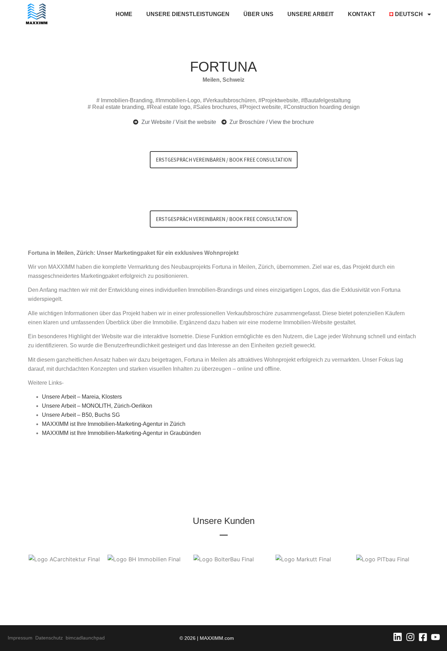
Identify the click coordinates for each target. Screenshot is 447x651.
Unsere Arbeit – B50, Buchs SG (81, 415)
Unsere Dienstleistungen (187, 14)
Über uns (258, 14)
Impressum (21, 638)
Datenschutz (50, 638)
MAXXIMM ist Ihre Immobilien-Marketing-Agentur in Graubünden (121, 433)
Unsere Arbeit (310, 14)
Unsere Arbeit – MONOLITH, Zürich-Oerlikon (97, 406)
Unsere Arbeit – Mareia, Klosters (82, 397)
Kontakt (361, 14)
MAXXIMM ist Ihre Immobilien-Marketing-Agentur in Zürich (113, 424)
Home (124, 14)
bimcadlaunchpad (85, 638)
